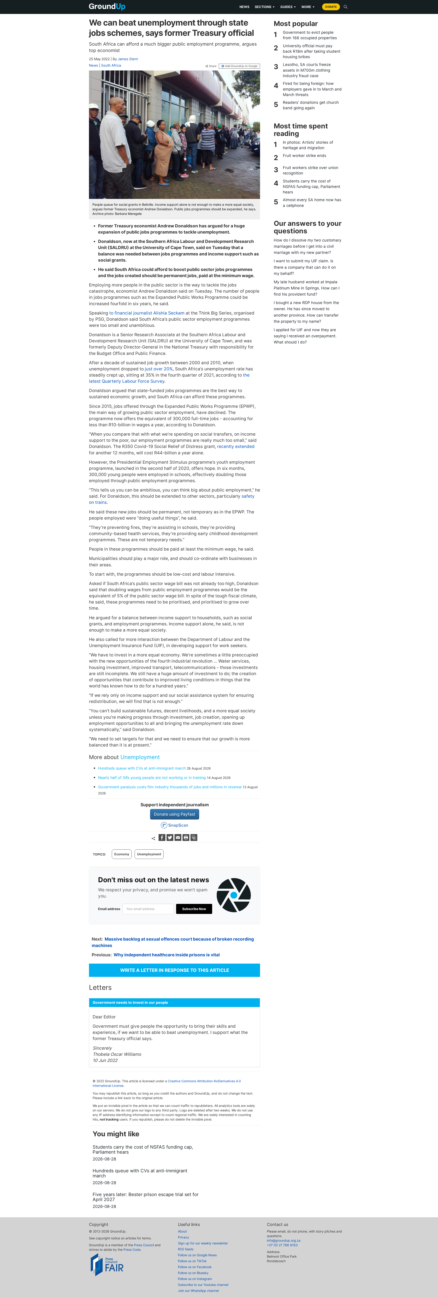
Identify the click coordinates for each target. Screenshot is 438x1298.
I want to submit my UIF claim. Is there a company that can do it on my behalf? (305, 267)
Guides (288, 7)
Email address (109, 909)
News (244, 7)
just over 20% (159, 369)
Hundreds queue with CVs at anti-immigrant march (142, 768)
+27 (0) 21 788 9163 (282, 1245)
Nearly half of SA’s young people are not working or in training (152, 777)
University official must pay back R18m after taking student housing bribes (311, 51)
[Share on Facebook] (163, 839)
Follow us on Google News (197, 1255)
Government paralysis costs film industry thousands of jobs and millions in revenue (170, 787)
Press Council (144, 1245)
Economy (121, 854)
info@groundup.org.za (283, 1240)
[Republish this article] (193, 839)
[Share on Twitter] (171, 839)
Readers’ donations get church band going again (311, 105)
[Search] (345, 6)
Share (212, 66)
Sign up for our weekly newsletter (203, 1243)
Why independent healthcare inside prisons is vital (167, 954)
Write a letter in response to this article (174, 970)
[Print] (186, 839)
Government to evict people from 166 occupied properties (310, 35)
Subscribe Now (194, 909)
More (308, 7)
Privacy (183, 1237)
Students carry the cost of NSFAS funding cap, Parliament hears (311, 187)
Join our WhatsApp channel (198, 1291)
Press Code (132, 1249)
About (182, 1231)
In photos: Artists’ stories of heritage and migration (308, 145)
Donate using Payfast (174, 814)
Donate (331, 6)
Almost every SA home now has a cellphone (312, 203)
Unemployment (140, 757)
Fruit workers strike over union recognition (310, 170)
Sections (265, 7)
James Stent (128, 59)
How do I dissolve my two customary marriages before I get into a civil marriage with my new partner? (307, 246)
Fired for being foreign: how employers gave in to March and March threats (312, 89)
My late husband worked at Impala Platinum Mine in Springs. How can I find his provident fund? (306, 288)
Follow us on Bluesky (193, 1273)
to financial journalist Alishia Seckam (147, 313)
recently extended (236, 446)
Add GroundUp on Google (241, 66)
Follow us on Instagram (195, 1279)
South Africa (111, 65)
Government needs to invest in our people (130, 1002)
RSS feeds (185, 1249)
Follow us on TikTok (192, 1261)
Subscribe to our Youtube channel (203, 1285)
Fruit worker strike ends (304, 155)
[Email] (178, 839)
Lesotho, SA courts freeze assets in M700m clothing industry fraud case (307, 70)
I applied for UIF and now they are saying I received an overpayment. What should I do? (305, 336)
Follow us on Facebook (195, 1267)
